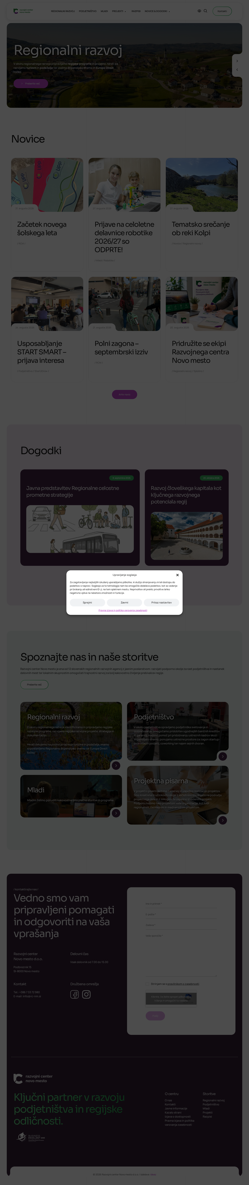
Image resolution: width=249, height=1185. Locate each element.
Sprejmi (87, 602)
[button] (177, 574)
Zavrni (124, 602)
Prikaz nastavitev (161, 602)
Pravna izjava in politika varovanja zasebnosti (123, 610)
